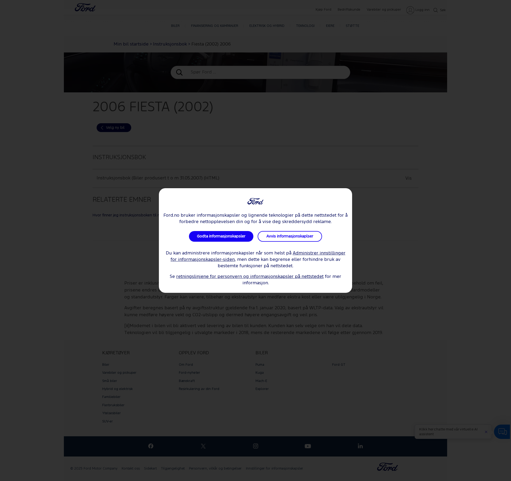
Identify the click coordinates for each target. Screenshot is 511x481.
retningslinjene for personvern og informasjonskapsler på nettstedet (250, 277)
